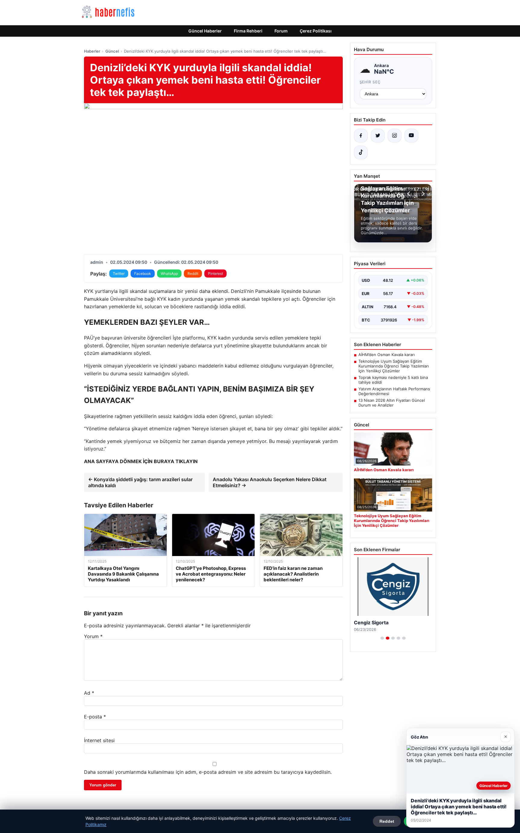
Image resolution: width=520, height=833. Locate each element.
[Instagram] (394, 136)
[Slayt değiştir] (382, 638)
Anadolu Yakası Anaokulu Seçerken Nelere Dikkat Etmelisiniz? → (270, 482)
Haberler (92, 51)
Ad (89, 693)
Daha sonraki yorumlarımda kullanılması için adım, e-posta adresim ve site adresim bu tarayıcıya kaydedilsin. (208, 772)
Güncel (112, 51)
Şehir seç (370, 82)
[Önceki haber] (409, 194)
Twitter (119, 273)
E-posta (95, 717)
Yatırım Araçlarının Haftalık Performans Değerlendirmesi (394, 391)
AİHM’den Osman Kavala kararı (386, 354)
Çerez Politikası (316, 30)
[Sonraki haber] (422, 194)
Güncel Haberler (205, 30)
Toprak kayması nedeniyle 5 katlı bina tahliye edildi (393, 380)
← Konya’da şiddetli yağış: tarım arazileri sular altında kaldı (140, 482)
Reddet (386, 821)
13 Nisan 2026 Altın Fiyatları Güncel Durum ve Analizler (391, 402)
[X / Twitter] (378, 136)
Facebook (142, 273)
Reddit (192, 273)
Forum (281, 30)
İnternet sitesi (99, 740)
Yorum (93, 636)
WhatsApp (169, 273)
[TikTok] (361, 152)
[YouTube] (411, 136)
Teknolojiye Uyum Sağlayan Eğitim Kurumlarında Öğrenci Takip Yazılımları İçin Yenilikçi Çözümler (393, 366)
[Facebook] (361, 136)
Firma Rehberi (248, 30)
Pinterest (215, 273)
